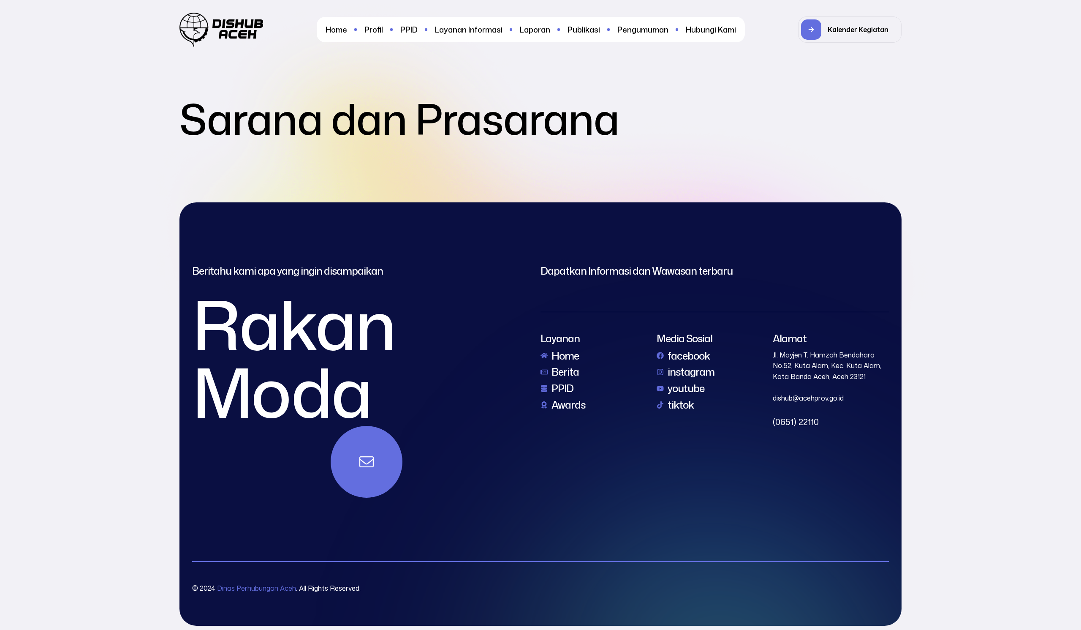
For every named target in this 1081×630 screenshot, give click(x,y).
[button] (850, 29)
